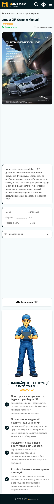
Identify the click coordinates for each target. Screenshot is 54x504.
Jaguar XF (35, 13)
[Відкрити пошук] (36, 4)
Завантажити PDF (29, 302)
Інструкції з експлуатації (17, 13)
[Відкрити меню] (50, 4)
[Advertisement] (27, 134)
